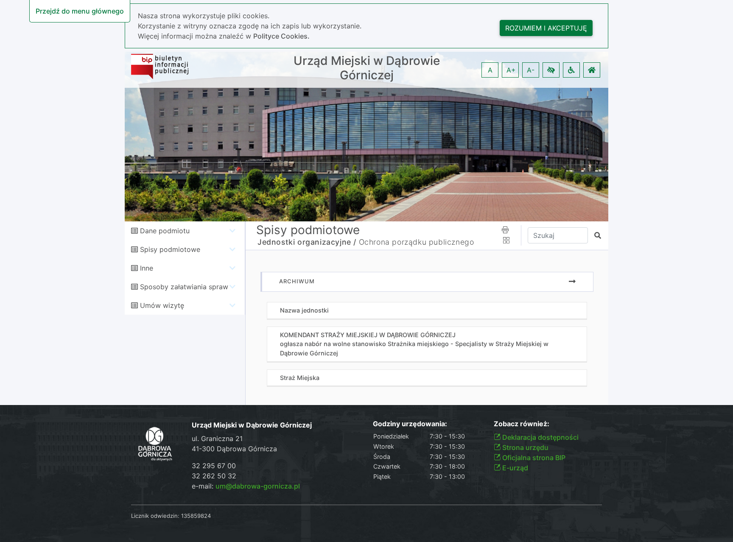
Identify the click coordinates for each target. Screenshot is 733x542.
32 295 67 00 (214, 465)
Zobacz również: (521, 424)
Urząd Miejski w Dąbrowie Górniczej (367, 68)
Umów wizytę (162, 305)
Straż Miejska (299, 377)
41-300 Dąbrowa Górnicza (234, 448)
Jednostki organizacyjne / (306, 241)
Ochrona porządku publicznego (416, 241)
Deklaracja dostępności (540, 437)
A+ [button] (511, 70)
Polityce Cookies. (281, 36)
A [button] (490, 70)
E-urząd (514, 468)
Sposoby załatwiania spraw (184, 286)
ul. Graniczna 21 (217, 438)
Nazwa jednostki (304, 310)
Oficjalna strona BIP (533, 457)
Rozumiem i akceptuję (546, 28)
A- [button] (530, 70)
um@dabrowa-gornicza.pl (257, 486)
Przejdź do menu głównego (80, 11)
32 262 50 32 (214, 476)
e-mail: (246, 486)
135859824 (196, 515)
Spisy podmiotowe (170, 249)
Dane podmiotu (165, 230)
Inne (146, 268)
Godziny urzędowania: (410, 424)
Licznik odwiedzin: (155, 515)
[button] (551, 70)
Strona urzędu (524, 447)
